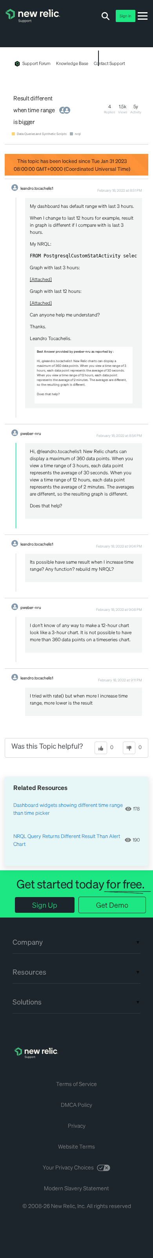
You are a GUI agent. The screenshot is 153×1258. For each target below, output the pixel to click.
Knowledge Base (72, 63)
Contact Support (109, 63)
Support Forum (36, 63)
